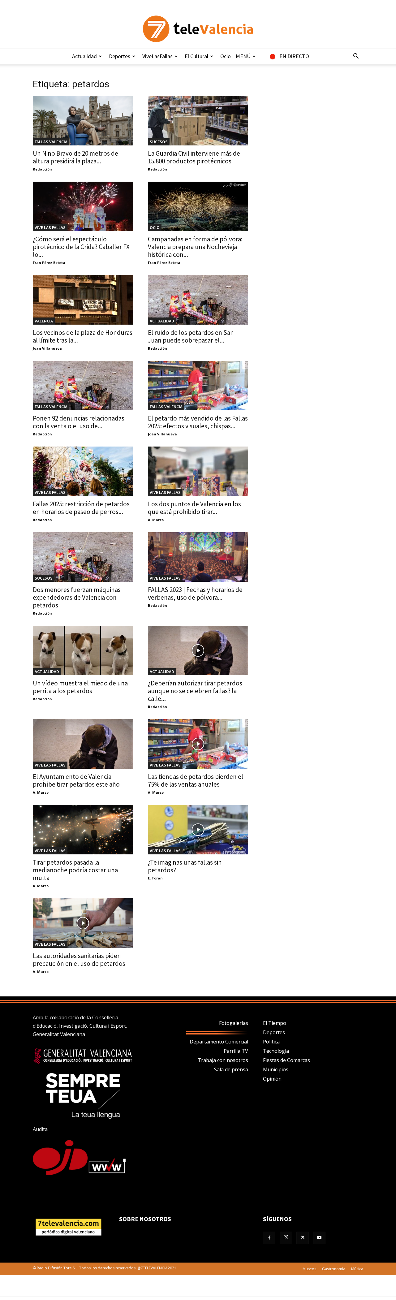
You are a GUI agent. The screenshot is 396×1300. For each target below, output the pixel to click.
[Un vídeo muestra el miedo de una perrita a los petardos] (83, 650)
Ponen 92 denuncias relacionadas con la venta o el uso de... (78, 422)
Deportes (119, 56)
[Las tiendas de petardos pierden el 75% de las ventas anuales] (198, 744)
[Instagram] (286, 1238)
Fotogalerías (233, 1023)
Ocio (225, 56)
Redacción (42, 169)
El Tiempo (274, 1023)
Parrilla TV (236, 1050)
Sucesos (159, 142)
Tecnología (276, 1050)
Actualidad (84, 56)
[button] (355, 56)
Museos (309, 1269)
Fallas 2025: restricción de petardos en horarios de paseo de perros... (81, 508)
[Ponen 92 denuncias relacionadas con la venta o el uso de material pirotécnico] (83, 385)
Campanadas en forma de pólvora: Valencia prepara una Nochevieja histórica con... (195, 247)
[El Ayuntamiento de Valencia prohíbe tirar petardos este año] (83, 744)
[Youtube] (319, 1238)
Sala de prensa (231, 1069)
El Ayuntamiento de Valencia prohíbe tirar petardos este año (76, 780)
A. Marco (156, 519)
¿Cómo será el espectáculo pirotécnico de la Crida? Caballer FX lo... (81, 247)
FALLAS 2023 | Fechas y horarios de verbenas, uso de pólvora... (195, 593)
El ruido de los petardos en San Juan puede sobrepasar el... (191, 336)
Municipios (275, 1069)
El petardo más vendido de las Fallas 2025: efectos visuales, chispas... (198, 422)
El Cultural (196, 56)
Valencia (44, 321)
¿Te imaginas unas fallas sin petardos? (185, 866)
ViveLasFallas (157, 56)
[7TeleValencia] (198, 28)
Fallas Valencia (51, 142)
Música (357, 1269)
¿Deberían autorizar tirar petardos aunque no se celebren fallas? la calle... (195, 691)
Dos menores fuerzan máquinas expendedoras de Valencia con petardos (77, 597)
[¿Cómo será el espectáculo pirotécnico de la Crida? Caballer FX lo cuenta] (83, 206)
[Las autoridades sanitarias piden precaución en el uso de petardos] (83, 923)
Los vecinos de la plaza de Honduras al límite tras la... (82, 336)
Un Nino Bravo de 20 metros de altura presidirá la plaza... (75, 157)
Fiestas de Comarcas (286, 1060)
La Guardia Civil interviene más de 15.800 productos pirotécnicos (194, 157)
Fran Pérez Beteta (49, 262)
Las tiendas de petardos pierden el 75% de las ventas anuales (195, 780)
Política (271, 1041)
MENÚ (243, 56)
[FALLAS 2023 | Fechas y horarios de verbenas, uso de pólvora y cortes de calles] (198, 557)
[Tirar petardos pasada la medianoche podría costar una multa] (83, 829)
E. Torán (155, 878)
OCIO (155, 227)
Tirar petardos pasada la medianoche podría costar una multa (75, 870)
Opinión (272, 1078)
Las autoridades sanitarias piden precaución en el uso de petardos (79, 960)
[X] (302, 1238)
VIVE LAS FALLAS (50, 227)
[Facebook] (269, 1238)
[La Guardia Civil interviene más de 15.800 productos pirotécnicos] (198, 120)
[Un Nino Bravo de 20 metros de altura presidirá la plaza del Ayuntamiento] (83, 120)
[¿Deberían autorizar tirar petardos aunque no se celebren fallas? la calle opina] (198, 650)
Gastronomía (333, 1269)
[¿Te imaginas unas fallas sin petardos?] (198, 829)
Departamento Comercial (219, 1041)
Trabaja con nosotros (223, 1060)
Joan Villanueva (47, 348)
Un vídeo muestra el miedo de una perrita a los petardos (80, 687)
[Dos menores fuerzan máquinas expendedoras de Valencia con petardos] (83, 557)
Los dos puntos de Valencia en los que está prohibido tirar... (194, 508)
